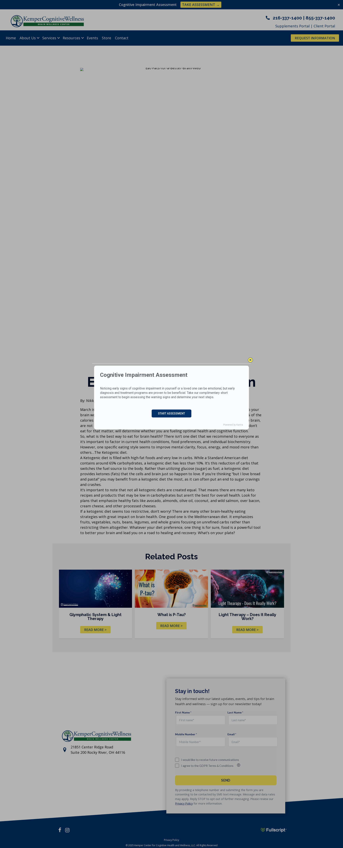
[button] (250, 360)
